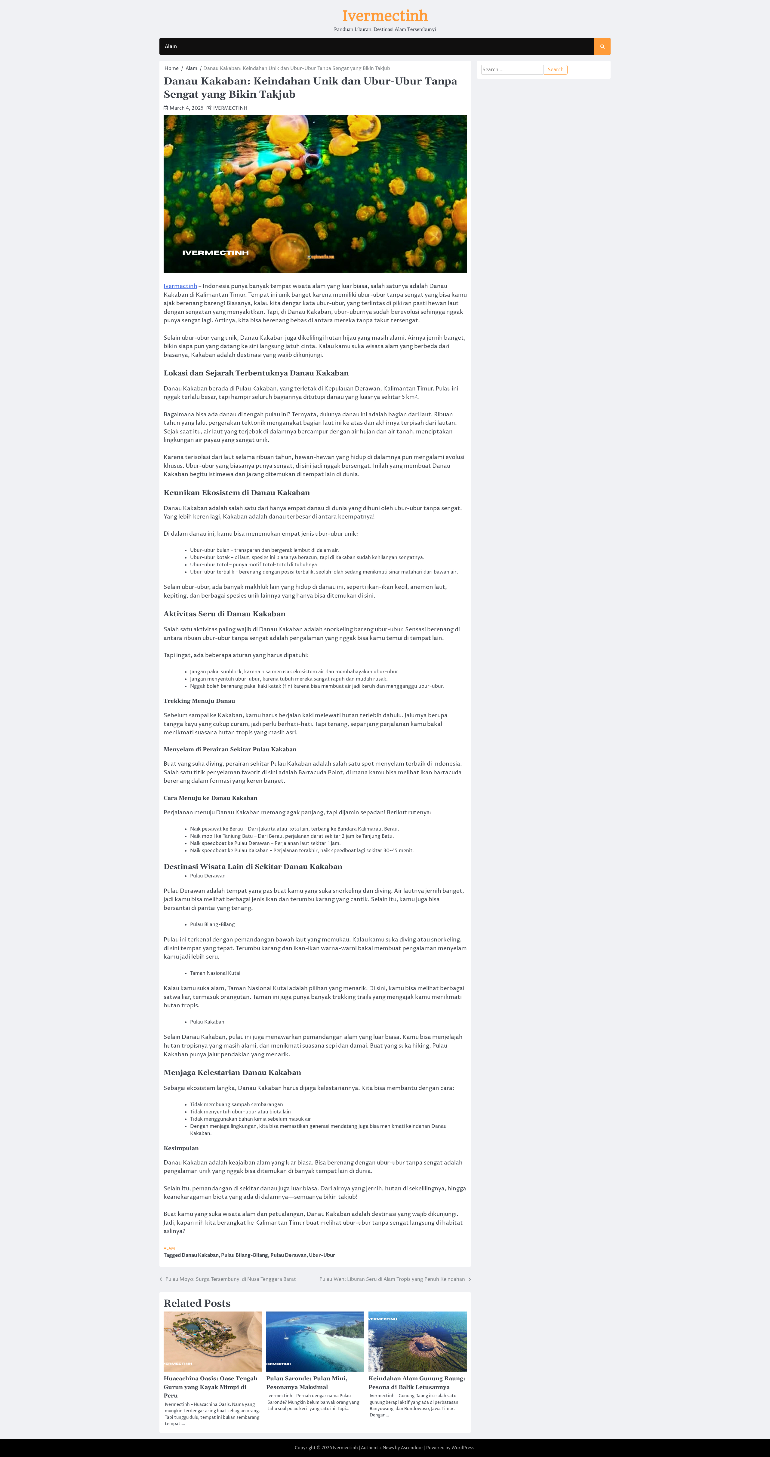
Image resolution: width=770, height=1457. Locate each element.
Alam (171, 46)
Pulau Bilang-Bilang (244, 1255)
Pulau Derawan (288, 1255)
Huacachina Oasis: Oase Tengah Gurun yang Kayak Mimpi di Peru (210, 1387)
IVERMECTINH (230, 108)
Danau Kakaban (200, 1255)
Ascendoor (412, 1448)
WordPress (462, 1448)
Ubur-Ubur (322, 1255)
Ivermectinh (385, 16)
